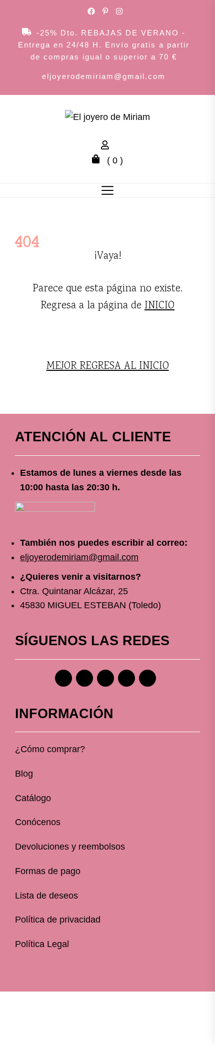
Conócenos (37, 822)
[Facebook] (63, 678)
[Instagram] (84, 678)
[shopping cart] (98, 160)
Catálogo (33, 798)
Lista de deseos (46, 896)
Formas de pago (47, 871)
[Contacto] (147, 678)
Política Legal (42, 944)
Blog (24, 774)
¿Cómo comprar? (50, 749)
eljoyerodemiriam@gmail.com (104, 76)
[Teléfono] (126, 678)
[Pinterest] (105, 678)
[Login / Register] (107, 146)
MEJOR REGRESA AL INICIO (107, 366)
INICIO (159, 305)
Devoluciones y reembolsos (70, 847)
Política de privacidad (57, 920)
